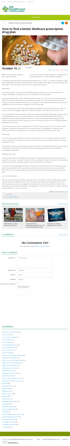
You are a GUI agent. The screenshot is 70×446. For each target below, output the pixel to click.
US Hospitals (6, 427)
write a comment (63, 234)
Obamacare (5, 404)
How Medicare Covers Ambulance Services (11, 224)
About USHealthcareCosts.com (16, 1)
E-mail (13, 275)
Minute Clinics (6, 399)
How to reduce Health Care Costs (12, 378)
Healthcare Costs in (8, 370)
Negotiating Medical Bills (9, 401)
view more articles (63, 204)
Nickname (12, 270)
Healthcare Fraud (7, 376)
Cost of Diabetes (7, 340)
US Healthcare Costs (8, 422)
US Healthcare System (9, 424)
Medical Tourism (7, 394)
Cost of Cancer (6, 335)
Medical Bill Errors (7, 386)
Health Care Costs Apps (9, 358)
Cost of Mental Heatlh (8, 347)
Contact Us (30, 1)
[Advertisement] (35, 310)
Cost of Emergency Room (10, 345)
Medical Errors (6, 391)
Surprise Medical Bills (8, 409)
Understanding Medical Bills (10, 417)
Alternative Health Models (10, 332)
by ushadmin (28, 67)
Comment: (12, 258)
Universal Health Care (8, 419)
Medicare (16, 197)
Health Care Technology (9, 365)
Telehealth (5, 412)
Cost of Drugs (8, 197)
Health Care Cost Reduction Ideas (12, 355)
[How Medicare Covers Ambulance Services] (13, 209)
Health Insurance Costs (9, 368)
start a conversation (43, 246)
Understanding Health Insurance (12, 414)
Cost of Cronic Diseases (9, 337)
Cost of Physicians (7, 350)
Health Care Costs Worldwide (11, 363)
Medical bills (5, 388)
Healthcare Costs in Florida (10, 373)
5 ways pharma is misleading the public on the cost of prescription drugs (35, 225)
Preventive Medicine (8, 406)
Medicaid (5, 383)
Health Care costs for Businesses (12, 360)
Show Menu (36, 17)
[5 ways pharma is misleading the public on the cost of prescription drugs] (35, 209)
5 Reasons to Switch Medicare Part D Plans (54, 224)
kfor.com (65, 192)
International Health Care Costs (11, 381)
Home (4, 1)
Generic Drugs (6, 352)
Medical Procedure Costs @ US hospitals (20, 23)
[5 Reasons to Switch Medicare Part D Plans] (56, 209)
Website (13, 279)
